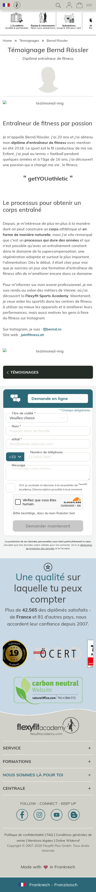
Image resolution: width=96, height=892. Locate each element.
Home (7, 40)
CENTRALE (14, 788)
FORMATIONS (17, 761)
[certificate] (50, 654)
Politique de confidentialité (24, 835)
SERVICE (12, 748)
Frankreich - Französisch (53, 884)
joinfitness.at (32, 334)
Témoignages (29, 40)
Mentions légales (40, 840)
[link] (17, 5)
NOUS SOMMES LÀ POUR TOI (33, 775)
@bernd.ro (52, 329)
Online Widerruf (68, 840)
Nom (16, 426)
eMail (17, 439)
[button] (6, 5)
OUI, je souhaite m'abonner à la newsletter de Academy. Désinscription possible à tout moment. (53, 487)
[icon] (22, 815)
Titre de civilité (24, 413)
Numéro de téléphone (46, 452)
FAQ (50, 835)
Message (18, 465)
